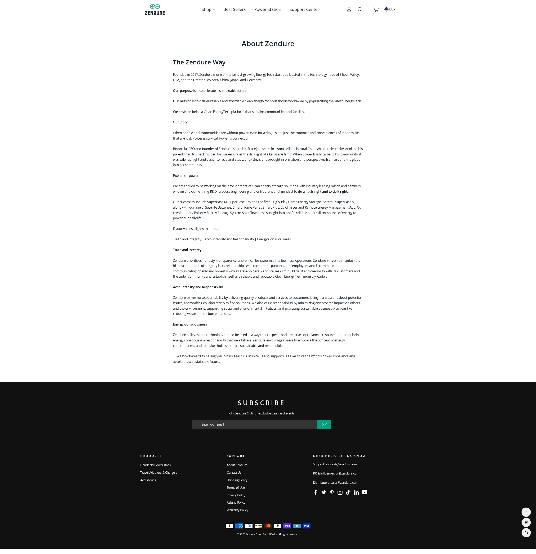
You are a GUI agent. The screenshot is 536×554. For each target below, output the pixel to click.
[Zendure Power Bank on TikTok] (348, 492)
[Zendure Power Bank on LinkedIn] (356, 492)
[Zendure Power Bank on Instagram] (340, 492)
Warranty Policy (237, 510)
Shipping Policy (237, 480)
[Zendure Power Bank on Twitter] (323, 492)
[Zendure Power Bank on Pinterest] (331, 492)
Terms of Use (236, 487)
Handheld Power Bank (155, 465)
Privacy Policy (236, 495)
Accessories (148, 480)
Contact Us (234, 472)
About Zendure (237, 465)
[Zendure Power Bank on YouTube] (364, 492)
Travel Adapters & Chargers (158, 472)
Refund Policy (236, 502)
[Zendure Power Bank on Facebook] (315, 492)
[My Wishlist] (367, 9)
